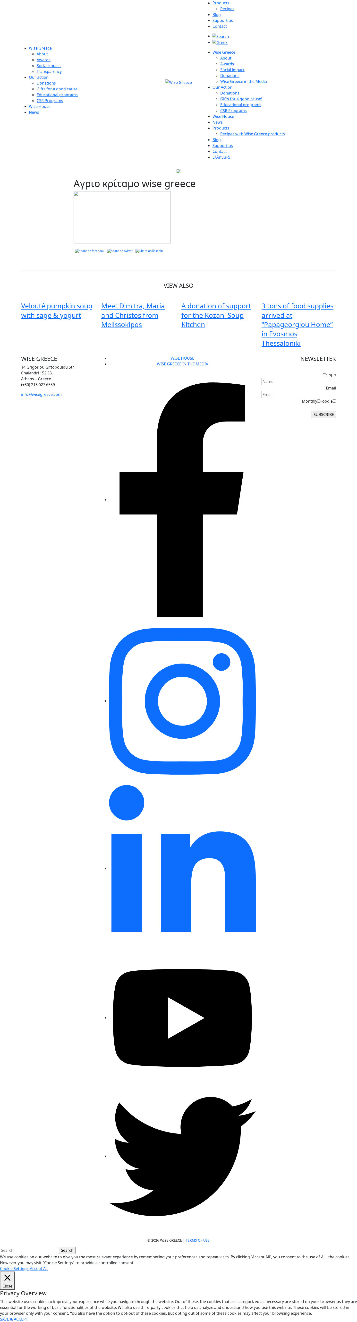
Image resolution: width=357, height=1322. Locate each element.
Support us (222, 20)
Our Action (222, 87)
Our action (39, 77)
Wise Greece (40, 48)
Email (331, 388)
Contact (219, 26)
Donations (46, 83)
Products (220, 3)
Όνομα (329, 375)
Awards (44, 59)
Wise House (40, 106)
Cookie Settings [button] (14, 1268)
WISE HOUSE (182, 358)
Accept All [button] (39, 1268)
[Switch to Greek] (220, 42)
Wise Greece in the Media (243, 81)
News (34, 112)
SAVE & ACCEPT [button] (14, 1319)
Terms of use (198, 1240)
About (42, 54)
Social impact (49, 65)
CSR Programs (50, 100)
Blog (216, 14)
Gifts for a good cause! (57, 89)
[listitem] (58, 373)
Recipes (227, 8)
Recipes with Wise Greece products (252, 134)
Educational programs (57, 94)
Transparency (49, 71)
